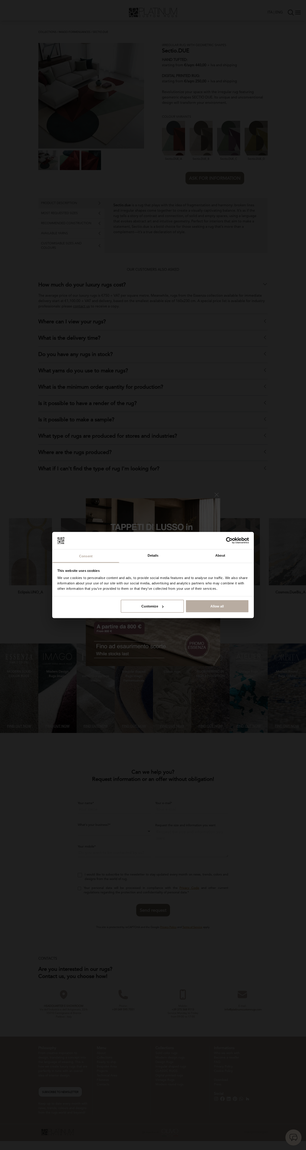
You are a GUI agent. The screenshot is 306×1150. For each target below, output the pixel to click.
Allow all (217, 606)
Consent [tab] (86, 556)
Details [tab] (153, 555)
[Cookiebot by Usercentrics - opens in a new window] (229, 540)
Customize (149, 606)
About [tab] (220, 555)
